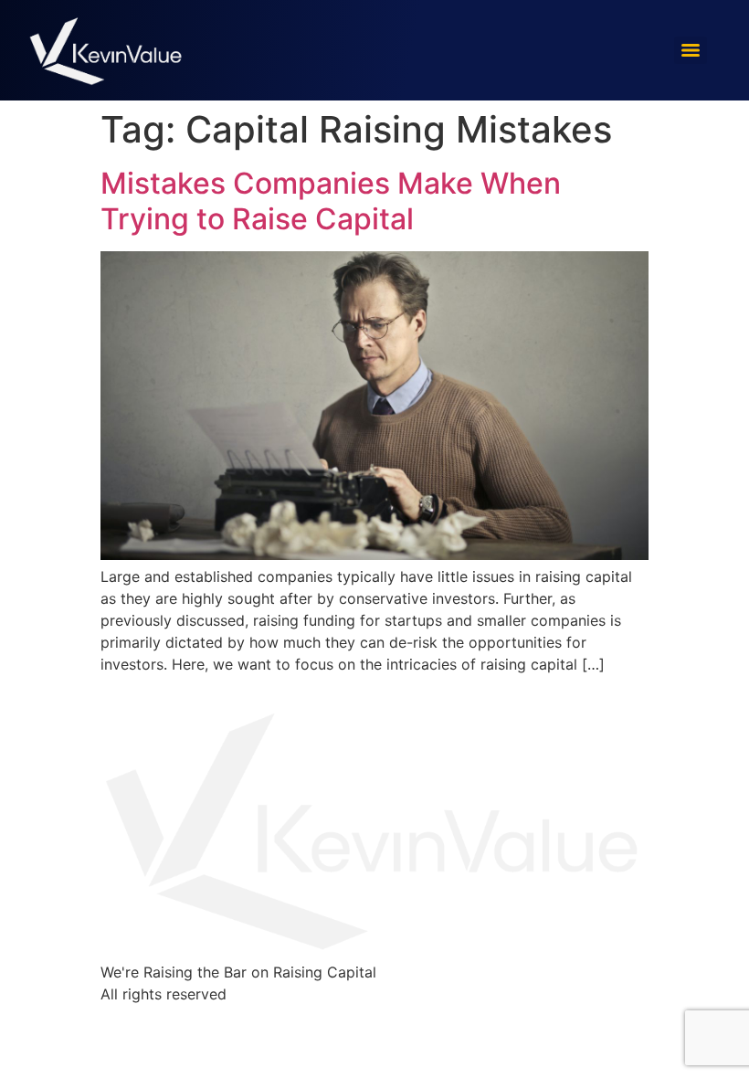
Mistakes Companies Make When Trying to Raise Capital (330, 200)
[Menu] (690, 50)
